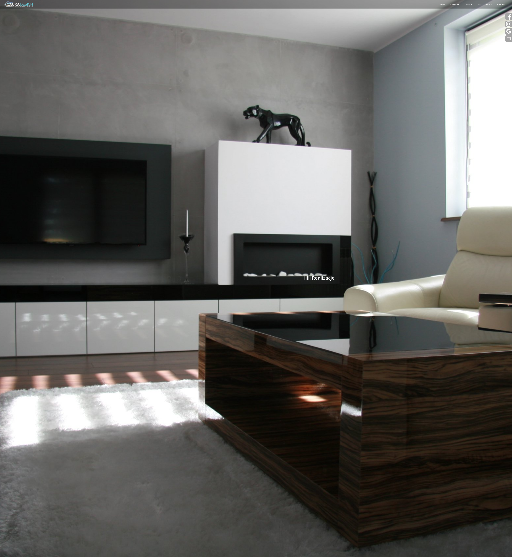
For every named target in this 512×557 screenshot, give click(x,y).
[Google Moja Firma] (508, 31)
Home (442, 4)
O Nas (489, 4)
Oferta (468, 4)
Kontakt (501, 4)
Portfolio (455, 4)
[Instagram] (508, 24)
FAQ (479, 4)
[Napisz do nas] (508, 16)
